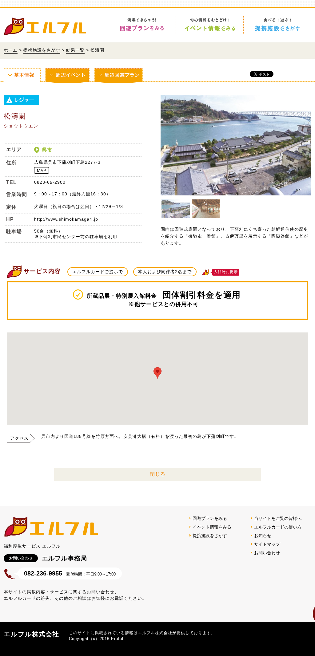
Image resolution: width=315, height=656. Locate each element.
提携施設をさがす (41, 50)
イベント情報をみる (212, 526)
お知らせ (262, 535)
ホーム (11, 50)
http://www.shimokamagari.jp (66, 219)
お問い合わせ (267, 552)
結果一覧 (75, 50)
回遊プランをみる (210, 518)
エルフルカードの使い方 (277, 526)
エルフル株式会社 (31, 634)
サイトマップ (267, 544)
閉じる (157, 474)
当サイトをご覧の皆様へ (277, 518)
